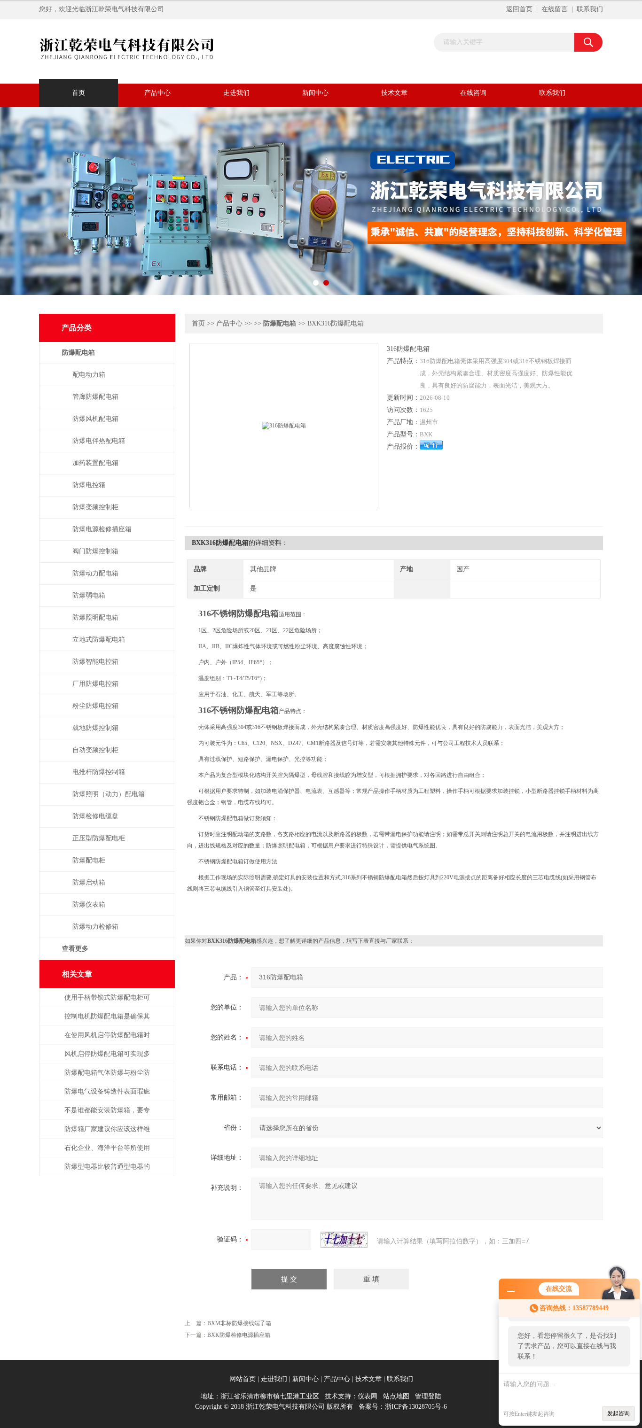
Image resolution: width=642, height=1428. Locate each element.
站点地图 (396, 1396)
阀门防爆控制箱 (95, 551)
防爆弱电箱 (88, 595)
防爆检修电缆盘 (95, 816)
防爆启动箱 (88, 882)
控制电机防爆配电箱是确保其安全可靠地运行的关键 (107, 1021)
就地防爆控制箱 (95, 727)
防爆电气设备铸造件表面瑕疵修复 (107, 1096)
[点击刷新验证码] (344, 1240)
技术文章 (394, 92)
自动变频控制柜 (95, 749)
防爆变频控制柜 (95, 507)
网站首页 (242, 1378)
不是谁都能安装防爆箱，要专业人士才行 (107, 1115)
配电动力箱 (88, 374)
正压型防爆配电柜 (98, 838)
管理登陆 (428, 1396)
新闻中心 (315, 92)
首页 (78, 92)
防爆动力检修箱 (95, 926)
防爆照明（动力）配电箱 (108, 794)
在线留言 (554, 9)
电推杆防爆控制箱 (98, 772)
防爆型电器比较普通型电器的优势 (107, 1171)
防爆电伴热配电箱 (98, 440)
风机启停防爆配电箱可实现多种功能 (107, 1058)
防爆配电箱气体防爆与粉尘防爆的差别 (107, 1077)
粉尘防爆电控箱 (95, 705)
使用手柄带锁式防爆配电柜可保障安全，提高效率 (107, 1002)
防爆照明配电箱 (95, 617)
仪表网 (367, 1396)
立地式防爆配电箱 (98, 639)
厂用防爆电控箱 (95, 683)
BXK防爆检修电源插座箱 (238, 1335)
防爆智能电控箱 (95, 661)
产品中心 (157, 92)
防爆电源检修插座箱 (102, 529)
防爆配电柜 (88, 860)
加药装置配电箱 (95, 462)
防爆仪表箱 (88, 904)
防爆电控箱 (88, 485)
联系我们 (590, 9)
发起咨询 (618, 1413)
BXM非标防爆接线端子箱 (239, 1323)
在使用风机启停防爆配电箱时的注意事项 (107, 1040)
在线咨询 (473, 92)
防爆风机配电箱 (95, 418)
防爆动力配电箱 (95, 573)
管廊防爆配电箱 (95, 396)
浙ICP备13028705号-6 (416, 1406)
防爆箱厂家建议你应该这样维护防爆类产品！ (107, 1133)
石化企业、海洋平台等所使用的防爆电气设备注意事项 (107, 1152)
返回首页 (519, 9)
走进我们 (236, 92)
